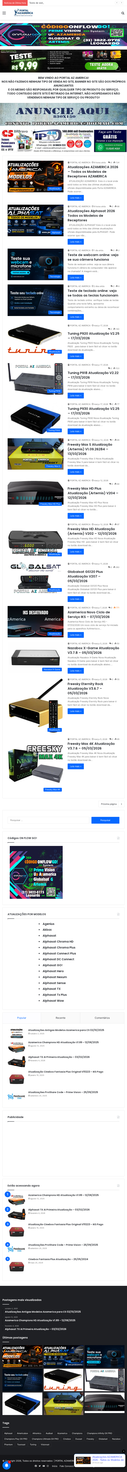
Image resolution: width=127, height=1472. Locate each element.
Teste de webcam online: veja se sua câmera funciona (57, 2)
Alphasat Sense (54, 983)
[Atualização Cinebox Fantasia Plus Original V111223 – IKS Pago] (17, 1079)
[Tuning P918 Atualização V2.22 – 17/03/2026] (105, 1380)
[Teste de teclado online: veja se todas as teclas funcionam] (22, 1380)
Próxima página (109, 804)
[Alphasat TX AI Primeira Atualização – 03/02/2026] (17, 1061)
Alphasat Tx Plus (55, 995)
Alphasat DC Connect (58, 959)
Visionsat (45, 1444)
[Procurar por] (123, 14)
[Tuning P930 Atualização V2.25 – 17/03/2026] (22, 1404)
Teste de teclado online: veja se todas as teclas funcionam (93, 293)
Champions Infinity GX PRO (99, 1433)
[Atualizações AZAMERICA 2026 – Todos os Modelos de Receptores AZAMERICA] (22, 1356)
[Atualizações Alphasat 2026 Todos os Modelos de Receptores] (64, 1356)
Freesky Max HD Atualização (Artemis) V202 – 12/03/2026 (92, 531)
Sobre (79, 1466)
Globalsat (103, 1439)
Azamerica (62, 1433)
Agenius (48, 924)
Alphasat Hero (53, 971)
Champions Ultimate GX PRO (45, 1439)
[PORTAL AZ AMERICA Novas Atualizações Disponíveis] (23, 13)
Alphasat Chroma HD (58, 942)
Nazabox (116, 1439)
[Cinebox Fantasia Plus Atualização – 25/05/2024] (17, 1267)
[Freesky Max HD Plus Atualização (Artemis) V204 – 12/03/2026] (105, 1403)
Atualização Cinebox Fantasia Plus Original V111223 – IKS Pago (65, 1071)
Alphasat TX (52, 989)
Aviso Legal (90, 1466)
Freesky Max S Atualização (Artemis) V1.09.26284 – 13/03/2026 (90, 449)
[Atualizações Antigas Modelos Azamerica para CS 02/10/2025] (17, 1033)
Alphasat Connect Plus (59, 953)
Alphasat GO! (53, 965)
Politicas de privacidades (111, 1466)
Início (54, 1466)
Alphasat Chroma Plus (59, 948)
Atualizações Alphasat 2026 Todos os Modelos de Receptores (91, 216)
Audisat (49, 1433)
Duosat (78, 1439)
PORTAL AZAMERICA (65, 1460)
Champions (77, 1433)
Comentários (102, 1017)
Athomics (37, 1433)
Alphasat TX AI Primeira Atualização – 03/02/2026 (59, 1057)
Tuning (33, 1444)
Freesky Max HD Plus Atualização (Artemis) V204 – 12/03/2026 (93, 493)
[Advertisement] (63, 1148)
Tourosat (21, 1444)
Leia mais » (75, 197)
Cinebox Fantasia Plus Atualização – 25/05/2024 (58, 1259)
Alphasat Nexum (55, 977)
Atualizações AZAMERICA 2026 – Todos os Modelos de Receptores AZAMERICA (93, 172)
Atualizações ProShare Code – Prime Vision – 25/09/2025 (63, 1092)
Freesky (90, 1439)
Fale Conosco (67, 1466)
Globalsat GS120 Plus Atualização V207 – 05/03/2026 (85, 576)
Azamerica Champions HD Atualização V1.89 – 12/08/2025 (63, 1042)
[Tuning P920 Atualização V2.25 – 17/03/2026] (64, 1380)
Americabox (22, 1433)
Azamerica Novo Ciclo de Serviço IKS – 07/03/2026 (89, 614)
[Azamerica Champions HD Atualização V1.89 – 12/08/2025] (17, 1047)
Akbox (47, 930)
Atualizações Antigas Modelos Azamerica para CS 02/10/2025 (66, 1030)
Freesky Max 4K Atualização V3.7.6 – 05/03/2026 (91, 746)
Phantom (8, 1444)
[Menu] (4, 14)
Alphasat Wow (53, 1001)
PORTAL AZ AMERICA (80, 162)
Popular (21, 1017)
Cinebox (67, 1439)
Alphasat (49, 936)
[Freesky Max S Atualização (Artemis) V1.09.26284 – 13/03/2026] (64, 1404)
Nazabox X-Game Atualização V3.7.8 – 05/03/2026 (93, 650)
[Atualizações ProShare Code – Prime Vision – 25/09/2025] (17, 1096)
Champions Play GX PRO (15, 1439)
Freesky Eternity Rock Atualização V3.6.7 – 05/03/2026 (85, 688)
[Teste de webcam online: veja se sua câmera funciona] (105, 1356)
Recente (60, 1017)
